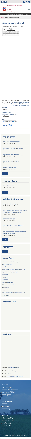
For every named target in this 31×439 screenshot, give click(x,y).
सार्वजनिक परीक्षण (6, 425)
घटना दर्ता (4, 404)
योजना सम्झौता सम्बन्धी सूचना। (9, 185)
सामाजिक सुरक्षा (6, 406)
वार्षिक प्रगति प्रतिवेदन (8, 418)
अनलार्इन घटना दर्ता (6, 267)
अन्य (5, 174)
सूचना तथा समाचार (6, 112)
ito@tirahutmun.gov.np (12, 373)
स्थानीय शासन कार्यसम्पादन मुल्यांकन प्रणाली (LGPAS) (13, 292)
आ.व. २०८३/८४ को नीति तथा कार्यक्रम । (11, 141)
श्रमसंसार (4, 290)
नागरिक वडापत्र (6, 409)
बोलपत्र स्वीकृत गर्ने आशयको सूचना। (10, 204)
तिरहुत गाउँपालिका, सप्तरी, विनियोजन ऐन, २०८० (12, 154)
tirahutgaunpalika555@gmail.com (15, 376)
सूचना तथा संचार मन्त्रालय (7, 282)
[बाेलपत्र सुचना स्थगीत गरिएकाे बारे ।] (11, 31)
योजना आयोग (5, 274)
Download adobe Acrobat (21, 102)
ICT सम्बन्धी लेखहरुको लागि (8, 285)
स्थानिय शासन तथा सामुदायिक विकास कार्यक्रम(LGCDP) (14, 269)
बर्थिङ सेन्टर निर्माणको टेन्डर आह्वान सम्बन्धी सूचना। (13, 225)
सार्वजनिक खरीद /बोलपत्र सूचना (10, 390)
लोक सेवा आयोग (5, 287)
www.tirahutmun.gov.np (13, 367)
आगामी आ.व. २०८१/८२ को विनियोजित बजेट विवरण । (13, 148)
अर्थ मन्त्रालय (5, 279)
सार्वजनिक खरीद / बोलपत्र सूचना (9, 114)
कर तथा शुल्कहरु (6, 395)
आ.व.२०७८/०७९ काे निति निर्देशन (9, 167)
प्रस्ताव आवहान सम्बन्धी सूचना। (9, 218)
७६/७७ (3, 119)
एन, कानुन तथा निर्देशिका (8, 392)
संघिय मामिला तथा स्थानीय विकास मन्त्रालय (10, 262)
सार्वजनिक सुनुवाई (6, 423)
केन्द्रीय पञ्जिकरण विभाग (7, 264)
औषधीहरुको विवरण (6, 295)
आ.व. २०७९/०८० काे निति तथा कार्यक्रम (11, 161)
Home (2, 17)
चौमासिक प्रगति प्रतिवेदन (8, 420)
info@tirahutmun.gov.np (13, 370)
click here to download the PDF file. (14, 104)
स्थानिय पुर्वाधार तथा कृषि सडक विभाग (9, 272)
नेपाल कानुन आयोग (6, 277)
